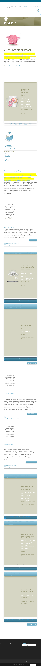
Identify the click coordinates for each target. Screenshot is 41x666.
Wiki (10, 24)
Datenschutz (14, 661)
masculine (6, 24)
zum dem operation (32, 363)
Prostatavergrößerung (31, 462)
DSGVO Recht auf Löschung (22, 661)
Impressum (5, 661)
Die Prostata (7, 143)
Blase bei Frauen (19, 65)
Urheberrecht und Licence (32, 661)
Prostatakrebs (33, 240)
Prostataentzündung (32, 413)
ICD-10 (5, 227)
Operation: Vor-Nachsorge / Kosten (11, 300)
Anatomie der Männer (16, 24)
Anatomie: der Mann (10, 243)
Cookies (9, 661)
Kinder (8, 418)
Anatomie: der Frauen (11, 65)
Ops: (11, 227)
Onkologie (8, 245)
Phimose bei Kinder (15, 418)
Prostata (17, 243)
